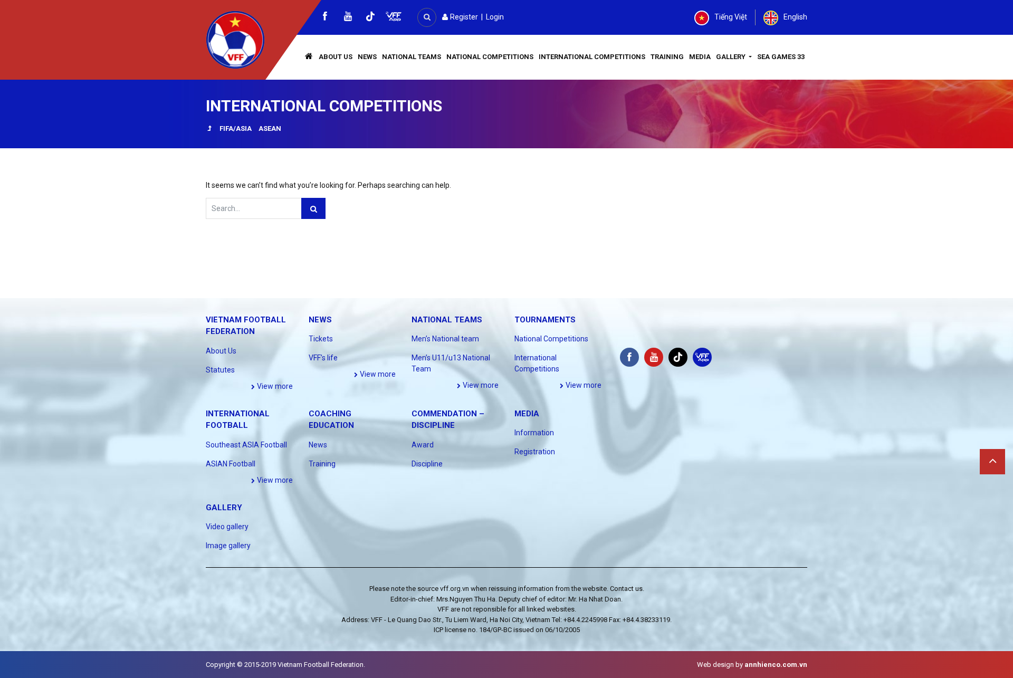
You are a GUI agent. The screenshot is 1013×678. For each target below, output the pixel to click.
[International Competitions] (209, 129)
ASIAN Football (230, 464)
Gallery (731, 57)
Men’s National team (445, 339)
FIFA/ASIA (235, 128)
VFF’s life (323, 358)
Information (534, 432)
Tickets (321, 339)
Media (700, 57)
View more (274, 386)
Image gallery (228, 545)
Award (423, 445)
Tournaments (545, 319)
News (367, 57)
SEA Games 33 (781, 57)
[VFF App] (394, 18)
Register (463, 17)
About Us (335, 57)
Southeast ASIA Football (246, 445)
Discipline (427, 464)
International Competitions (592, 57)
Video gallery (227, 526)
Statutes (220, 370)
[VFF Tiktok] (370, 18)
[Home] (309, 57)
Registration (534, 451)
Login (495, 17)
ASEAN (270, 128)
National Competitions (489, 57)
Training (667, 57)
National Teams (411, 57)
